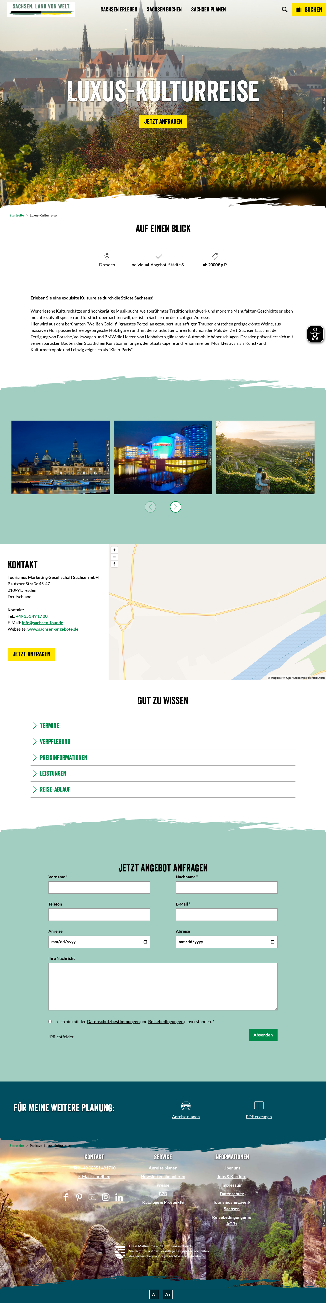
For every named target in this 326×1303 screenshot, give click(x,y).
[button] (163, 121)
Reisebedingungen (166, 1021)
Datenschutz (232, 1193)
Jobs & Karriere (232, 1176)
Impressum (231, 1185)
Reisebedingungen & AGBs (231, 1220)
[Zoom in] (114, 549)
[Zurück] (150, 507)
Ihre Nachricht (61, 958)
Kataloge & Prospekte (163, 1202)
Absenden (263, 1034)
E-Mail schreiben (94, 1176)
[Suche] (284, 9)
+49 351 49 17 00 (31, 616)
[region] (217, 612)
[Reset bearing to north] (114, 563)
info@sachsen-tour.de (42, 622)
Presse (163, 1185)
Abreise (183, 930)
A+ (168, 1294)
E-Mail (183, 903)
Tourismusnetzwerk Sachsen (232, 1205)
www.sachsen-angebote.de (53, 629)
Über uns (231, 1167)
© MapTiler (275, 677)
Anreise (55, 930)
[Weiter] (175, 507)
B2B (163, 1193)
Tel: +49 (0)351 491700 (94, 1167)
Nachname (187, 876)
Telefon (55, 903)
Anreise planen (163, 1167)
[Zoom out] (114, 556)
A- (154, 1294)
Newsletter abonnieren (163, 1176)
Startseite (17, 215)
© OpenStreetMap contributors (304, 677)
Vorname (58, 876)
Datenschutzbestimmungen (113, 1021)
